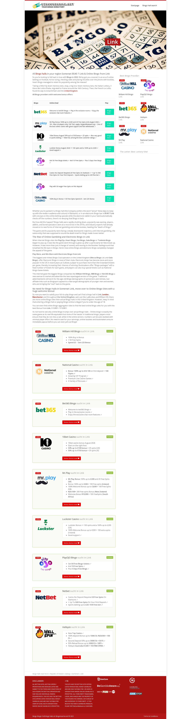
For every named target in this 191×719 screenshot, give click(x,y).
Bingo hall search (149, 5)
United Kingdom (70, 91)
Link (92, 331)
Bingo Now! (109, 112)
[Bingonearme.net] (53, 5)
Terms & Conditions (151, 716)
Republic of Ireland (56, 674)
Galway (67, 674)
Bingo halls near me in (40, 674)
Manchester (37, 297)
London (105, 294)
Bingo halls (41, 73)
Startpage (135, 5)
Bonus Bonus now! (71, 350)
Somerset (75, 674)
